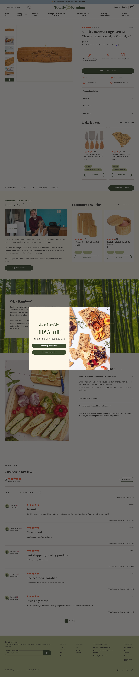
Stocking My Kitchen (49, 346)
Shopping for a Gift (49, 352)
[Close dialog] (107, 309)
